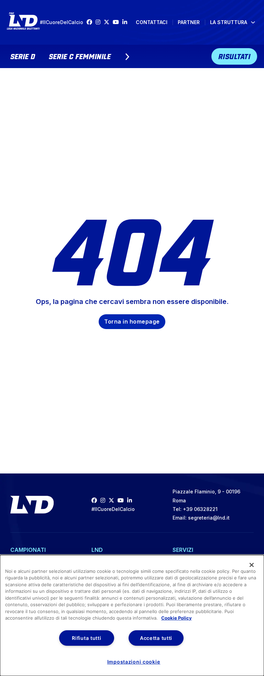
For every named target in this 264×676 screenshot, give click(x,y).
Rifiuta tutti (86, 638)
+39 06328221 (200, 509)
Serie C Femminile (80, 56)
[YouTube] (117, 22)
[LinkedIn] (126, 22)
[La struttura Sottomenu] (253, 22)
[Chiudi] (252, 565)
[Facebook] (91, 22)
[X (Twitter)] (108, 22)
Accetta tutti (156, 638)
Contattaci (151, 22)
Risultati (234, 56)
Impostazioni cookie (134, 662)
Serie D (22, 56)
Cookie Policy (176, 618)
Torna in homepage (132, 321)
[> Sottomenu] (127, 57)
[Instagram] (100, 22)
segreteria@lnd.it (209, 518)
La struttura (228, 22)
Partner (189, 22)
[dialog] (132, 615)
